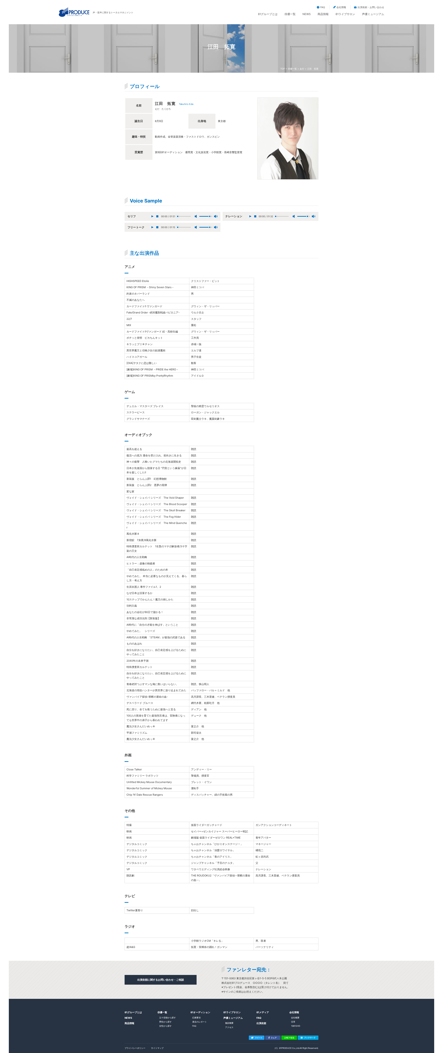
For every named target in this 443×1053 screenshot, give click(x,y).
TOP (282, 68)
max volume (216, 216)
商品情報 (323, 14)
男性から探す (165, 1021)
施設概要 (229, 1023)
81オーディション (200, 1012)
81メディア (262, 1012)
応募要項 (196, 1017)
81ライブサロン (345, 14)
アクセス (229, 1027)
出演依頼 (261, 1023)
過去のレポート (199, 1021)
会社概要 (295, 1017)
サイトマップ (157, 1048)
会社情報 (341, 7)
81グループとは (268, 14)
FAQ (322, 7)
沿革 (293, 1021)
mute (196, 216)
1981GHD (295, 1026)
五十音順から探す (167, 1017)
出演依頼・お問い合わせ (371, 7)
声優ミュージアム (373, 14)
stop (157, 216)
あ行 (302, 68)
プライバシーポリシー (135, 1048)
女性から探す (165, 1026)
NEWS (306, 14)
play (152, 216)
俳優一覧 (290, 14)
